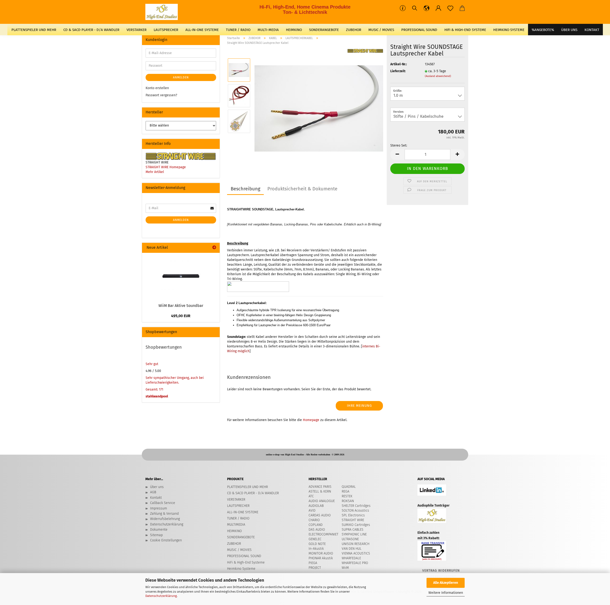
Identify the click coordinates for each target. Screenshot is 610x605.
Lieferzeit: (398, 71)
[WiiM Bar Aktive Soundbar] (181, 276)
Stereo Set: (398, 145)
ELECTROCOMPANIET (323, 534)
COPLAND (316, 525)
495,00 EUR (180, 316)
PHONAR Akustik (321, 558)
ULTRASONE (350, 539)
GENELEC (315, 539)
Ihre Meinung (359, 406)
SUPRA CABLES (352, 530)
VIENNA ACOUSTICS (356, 553)
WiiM (345, 568)
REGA (345, 491)
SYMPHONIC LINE (354, 534)
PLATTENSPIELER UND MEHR (33, 30)
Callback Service (162, 503)
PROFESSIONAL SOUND (419, 30)
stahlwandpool (157, 396)
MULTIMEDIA (236, 525)
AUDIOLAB (316, 506)
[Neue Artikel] (214, 247)
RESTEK (347, 496)
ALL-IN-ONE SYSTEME (202, 30)
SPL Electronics (353, 515)
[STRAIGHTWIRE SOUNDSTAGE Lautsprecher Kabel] (318, 108)
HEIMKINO (294, 30)
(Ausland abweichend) (438, 76)
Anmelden (181, 77)
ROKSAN (348, 501)
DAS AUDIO (317, 530)
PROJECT (315, 568)
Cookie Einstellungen (166, 540)
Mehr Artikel (155, 172)
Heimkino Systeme (508, 30)
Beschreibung (245, 189)
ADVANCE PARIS (320, 487)
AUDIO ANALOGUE (322, 501)
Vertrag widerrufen (441, 571)
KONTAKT (592, 30)
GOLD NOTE (317, 544)
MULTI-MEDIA (268, 30)
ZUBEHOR (353, 30)
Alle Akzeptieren (445, 583)
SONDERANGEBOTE (324, 30)
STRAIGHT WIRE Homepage (166, 167)
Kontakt (156, 498)
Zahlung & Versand (164, 514)
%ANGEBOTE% (543, 30)
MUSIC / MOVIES (381, 30)
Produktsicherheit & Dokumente (302, 189)
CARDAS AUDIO (320, 515)
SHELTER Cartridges (356, 506)
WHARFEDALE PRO (355, 563)
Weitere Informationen (445, 593)
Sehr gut (152, 364)
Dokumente (159, 530)
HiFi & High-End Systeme (465, 30)
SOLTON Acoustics (355, 510)
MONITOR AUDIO (321, 553)
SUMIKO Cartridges (356, 525)
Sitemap (156, 535)
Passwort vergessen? (161, 95)
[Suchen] (415, 8)
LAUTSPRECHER (166, 30)
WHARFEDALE (351, 558)
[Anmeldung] (438, 8)
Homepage (311, 420)
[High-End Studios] (163, 12)
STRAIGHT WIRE (353, 520)
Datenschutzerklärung (161, 596)
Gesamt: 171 (154, 389)
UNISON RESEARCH (355, 544)
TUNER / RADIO (238, 30)
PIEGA (313, 563)
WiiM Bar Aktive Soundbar (180, 305)
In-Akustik (316, 549)
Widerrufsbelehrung (165, 519)
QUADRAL (349, 487)
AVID (312, 510)
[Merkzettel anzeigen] (450, 8)
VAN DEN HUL (351, 549)
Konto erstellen (157, 88)
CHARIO (314, 520)
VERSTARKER (137, 30)
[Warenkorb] (462, 8)
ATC (311, 496)
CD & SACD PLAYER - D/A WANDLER (91, 30)
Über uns (569, 30)
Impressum (158, 508)
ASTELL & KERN (320, 491)
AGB (153, 492)
